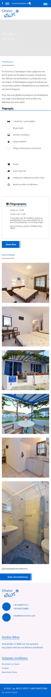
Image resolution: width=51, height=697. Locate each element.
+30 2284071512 (20, 605)
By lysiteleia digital (9, 692)
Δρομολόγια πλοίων (9, 672)
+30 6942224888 (20, 608)
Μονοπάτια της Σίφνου (11, 664)
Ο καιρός (5, 668)
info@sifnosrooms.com (24, 615)
